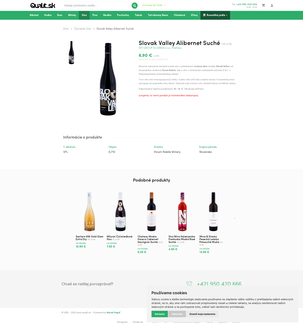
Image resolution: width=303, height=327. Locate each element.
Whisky (72, 15)
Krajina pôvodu (208, 147)
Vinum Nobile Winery (167, 152)
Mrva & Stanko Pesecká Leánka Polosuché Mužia (209, 240)
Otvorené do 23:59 (153, 5)
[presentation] (234, 218)
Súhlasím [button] (160, 314)
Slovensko (205, 152)
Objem (113, 147)
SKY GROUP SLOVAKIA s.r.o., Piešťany (160, 48)
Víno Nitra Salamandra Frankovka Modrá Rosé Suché (182, 240)
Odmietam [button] (177, 314)
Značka (158, 147)
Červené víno (82, 29)
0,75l (112, 152)
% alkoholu (69, 147)
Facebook (138, 322)
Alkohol (34, 15)
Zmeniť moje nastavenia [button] (202, 314)
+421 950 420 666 (246, 4)
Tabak (138, 15)
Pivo (95, 15)
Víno (84, 15)
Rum (59, 15)
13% (65, 152)
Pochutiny (123, 15)
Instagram (122, 322)
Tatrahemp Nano (158, 15)
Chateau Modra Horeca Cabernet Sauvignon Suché (148, 240)
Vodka (47, 15)
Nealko (107, 15)
